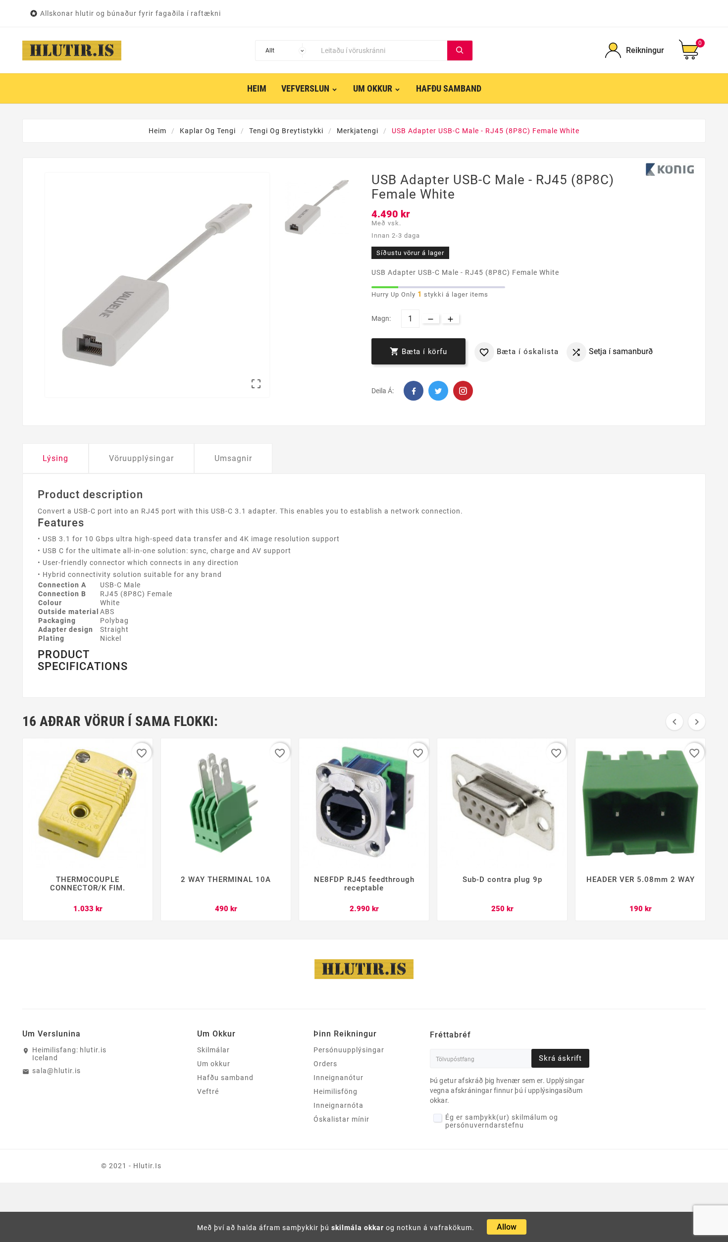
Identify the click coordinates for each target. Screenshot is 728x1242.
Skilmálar (213, 1050)
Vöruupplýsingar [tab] (141, 458)
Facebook (413, 391)
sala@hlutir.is (56, 1071)
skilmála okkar (357, 1228)
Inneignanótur (338, 1078)
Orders (325, 1064)
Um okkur (213, 1064)
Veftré (208, 1091)
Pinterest (463, 391)
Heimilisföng (335, 1091)
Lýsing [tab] (55, 458)
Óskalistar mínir (341, 1119)
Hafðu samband (225, 1078)
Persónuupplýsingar (348, 1050)
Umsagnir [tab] (233, 458)
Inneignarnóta (338, 1105)
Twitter (438, 391)
